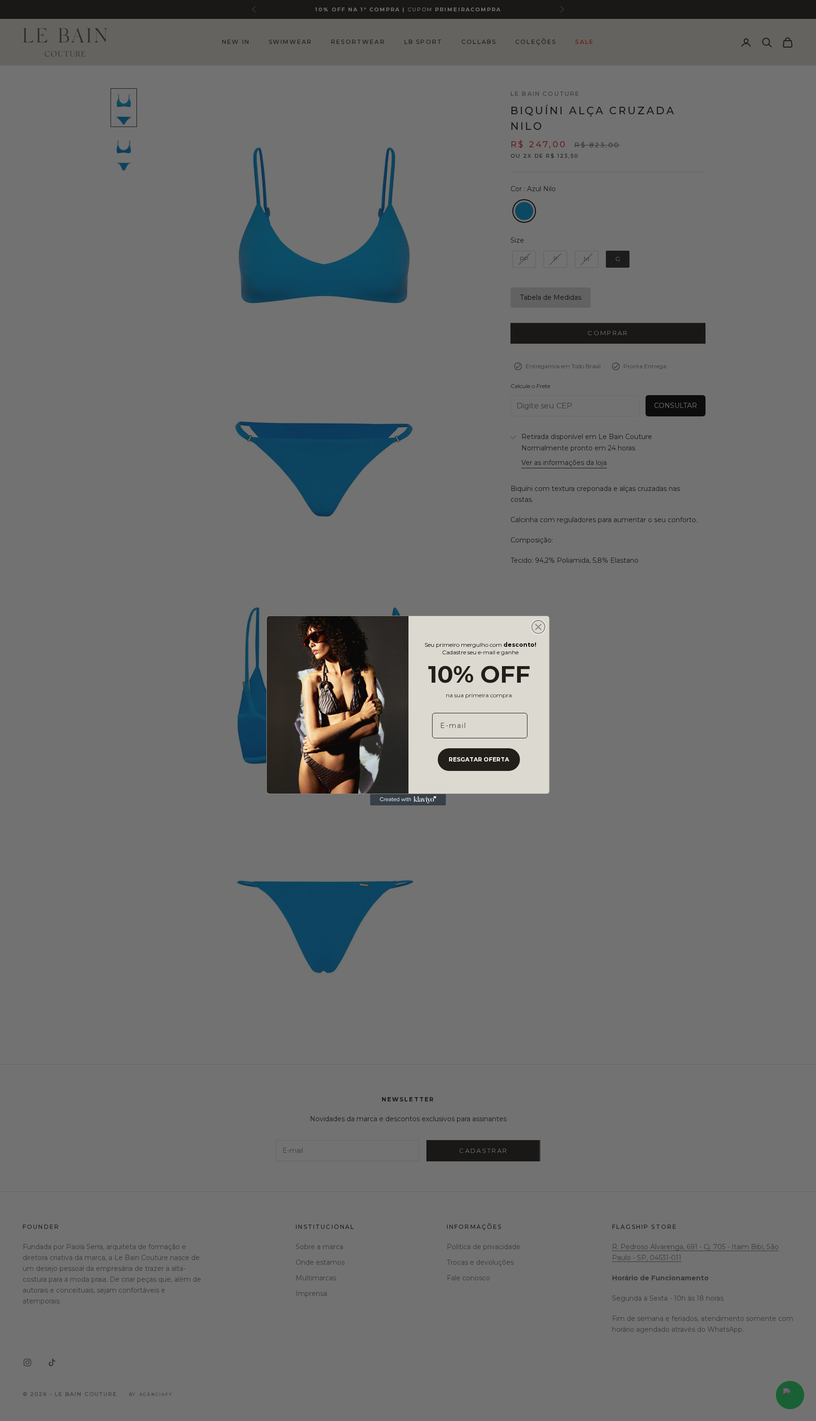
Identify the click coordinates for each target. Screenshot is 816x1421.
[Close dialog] (538, 627)
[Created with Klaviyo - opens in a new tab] (408, 799)
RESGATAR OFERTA (479, 759)
